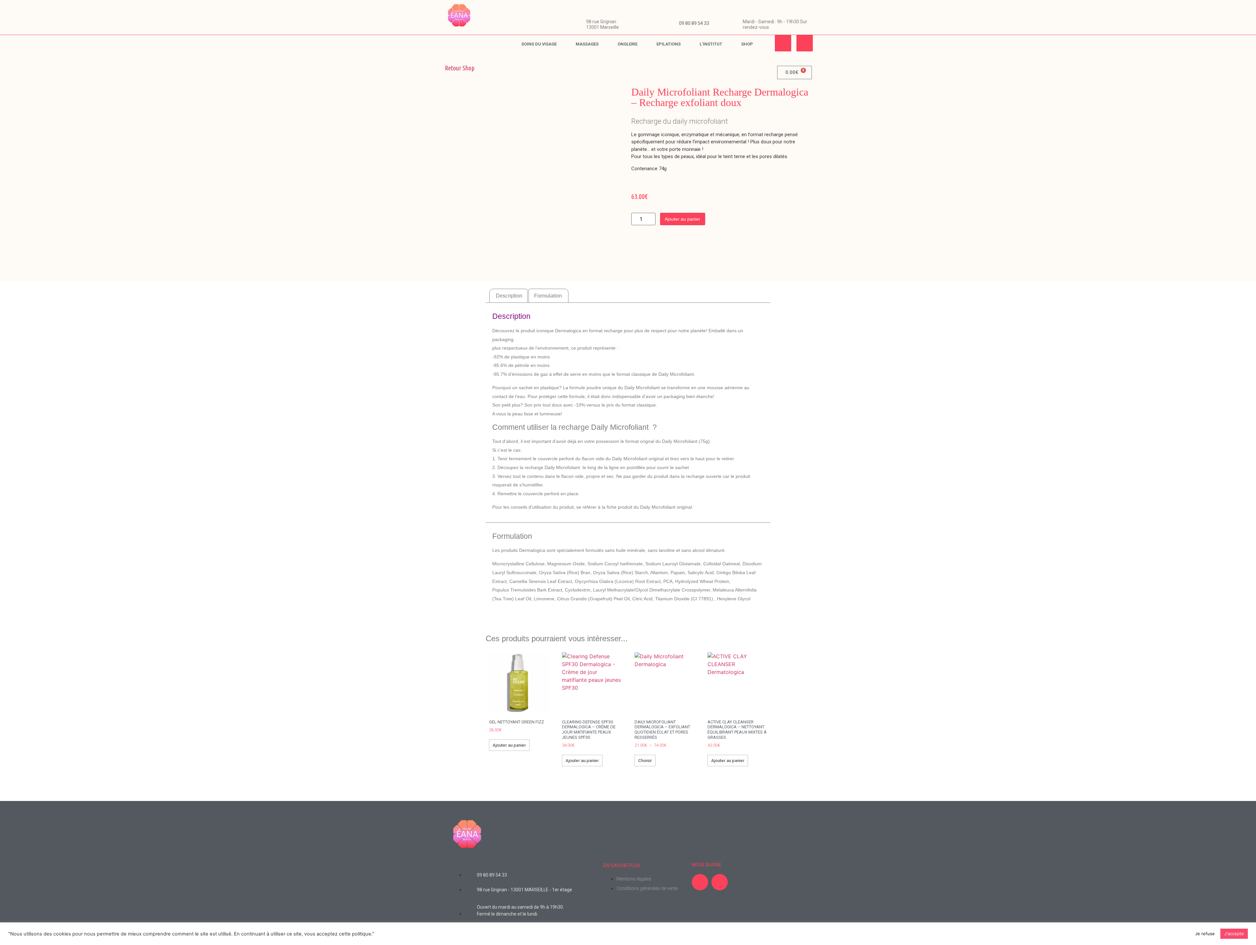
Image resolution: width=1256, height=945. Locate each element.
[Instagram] (804, 43)
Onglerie (627, 44)
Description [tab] (509, 296)
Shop (747, 44)
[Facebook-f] (783, 43)
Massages (587, 44)
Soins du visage (539, 44)
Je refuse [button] (1205, 933)
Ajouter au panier (682, 219)
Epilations (668, 44)
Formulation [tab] (548, 296)
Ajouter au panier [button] (509, 745)
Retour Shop (460, 68)
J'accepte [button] (1234, 933)
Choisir (645, 760)
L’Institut (711, 44)
